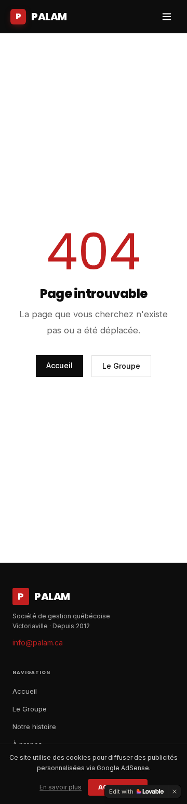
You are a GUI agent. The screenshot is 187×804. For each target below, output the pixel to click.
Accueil (59, 365)
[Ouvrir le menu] (167, 17)
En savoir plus (60, 787)
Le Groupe (121, 365)
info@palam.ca (37, 642)
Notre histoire (34, 726)
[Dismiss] (174, 791)
